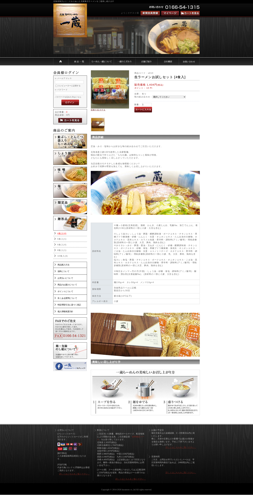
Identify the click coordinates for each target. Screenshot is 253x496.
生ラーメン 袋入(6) (70, 141)
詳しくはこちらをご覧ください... (74, 474)
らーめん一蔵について (102, 61)
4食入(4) (61, 233)
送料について (63, 271)
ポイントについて (65, 291)
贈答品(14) (70, 223)
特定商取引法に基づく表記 (69, 305)
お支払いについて (65, 278)
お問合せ (189, 61)
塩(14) (70, 190)
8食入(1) (61, 250)
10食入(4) (62, 256)
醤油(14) (70, 157)
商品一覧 (79, 61)
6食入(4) (61, 244)
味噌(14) (70, 174)
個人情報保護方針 (65, 311)
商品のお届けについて (67, 284)
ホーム (60, 61)
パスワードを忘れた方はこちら (68, 97)
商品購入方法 (63, 265)
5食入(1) (61, 239)
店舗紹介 (147, 61)
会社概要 (168, 61)
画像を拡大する (98, 110)
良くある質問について (67, 298)
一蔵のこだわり (125, 61)
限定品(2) (70, 207)
